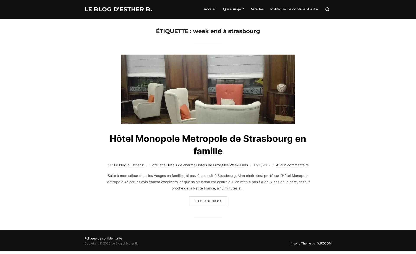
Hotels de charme (180, 165)
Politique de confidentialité (294, 9)
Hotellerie (158, 165)
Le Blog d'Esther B (129, 165)
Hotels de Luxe (208, 165)
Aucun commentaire (292, 165)
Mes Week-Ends (235, 165)
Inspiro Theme (301, 243)
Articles (257, 9)
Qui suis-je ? (233, 9)
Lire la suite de (211, 201)
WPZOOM (324, 243)
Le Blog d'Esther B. (118, 9)
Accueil (210, 9)
